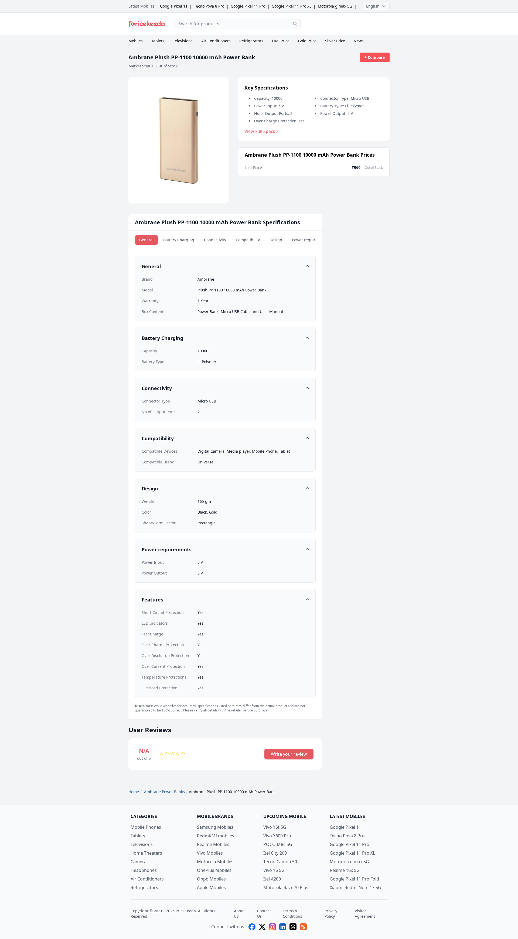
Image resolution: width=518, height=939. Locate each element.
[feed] (303, 926)
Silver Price (335, 40)
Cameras (140, 862)
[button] (225, 266)
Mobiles (135, 40)
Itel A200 (272, 879)
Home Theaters (146, 853)
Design (276, 239)
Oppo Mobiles (211, 879)
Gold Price (307, 40)
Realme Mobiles (213, 844)
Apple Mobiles (211, 887)
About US (239, 913)
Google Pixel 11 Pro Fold (354, 879)
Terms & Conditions (292, 913)
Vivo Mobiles (210, 853)
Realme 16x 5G (345, 870)
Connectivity (215, 239)
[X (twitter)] (262, 926)
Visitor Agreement (365, 913)
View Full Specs (259, 131)
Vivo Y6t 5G (274, 827)
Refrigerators (251, 40)
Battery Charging (178, 239)
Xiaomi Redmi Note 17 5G (355, 887)
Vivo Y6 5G (274, 870)
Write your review (289, 754)
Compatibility (248, 239)
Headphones (144, 870)
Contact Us (264, 913)
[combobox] (237, 23)
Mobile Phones (146, 827)
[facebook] (251, 926)
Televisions (183, 40)
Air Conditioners (216, 40)
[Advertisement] (349, 23)
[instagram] (272, 926)
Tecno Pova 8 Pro (209, 6)
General (146, 239)
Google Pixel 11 (174, 6)
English (373, 6)
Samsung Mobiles (215, 827)
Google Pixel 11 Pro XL (291, 6)
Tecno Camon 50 (280, 862)
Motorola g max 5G (335, 6)
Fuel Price (280, 40)
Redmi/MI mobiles (215, 836)
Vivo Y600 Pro (277, 836)
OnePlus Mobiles (214, 870)
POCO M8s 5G (277, 844)
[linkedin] (282, 926)
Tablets (157, 40)
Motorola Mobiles (215, 862)
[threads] (293, 926)
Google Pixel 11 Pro (248, 6)
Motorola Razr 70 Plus (285, 887)
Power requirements (310, 239)
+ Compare (374, 57)
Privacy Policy (331, 913)
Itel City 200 (275, 853)
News (359, 40)
